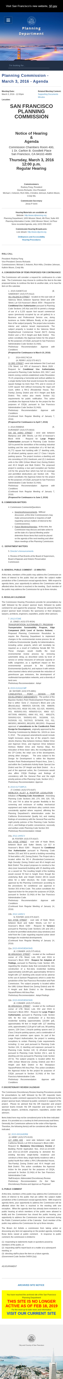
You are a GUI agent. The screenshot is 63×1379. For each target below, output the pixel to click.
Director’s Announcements (21, 551)
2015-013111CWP (18, 688)
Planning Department (31, 31)
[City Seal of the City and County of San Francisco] (31, 1342)
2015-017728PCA (18, 787)
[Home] (31, 24)
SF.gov (53, 6)
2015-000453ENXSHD (22, 948)
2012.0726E (15, 619)
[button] (8, 20)
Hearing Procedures (31, 240)
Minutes (41, 97)
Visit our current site (31, 1313)
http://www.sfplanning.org (36, 215)
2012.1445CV (19, 836)
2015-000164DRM (19, 1134)
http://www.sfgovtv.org (37, 232)
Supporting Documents (48, 94)
